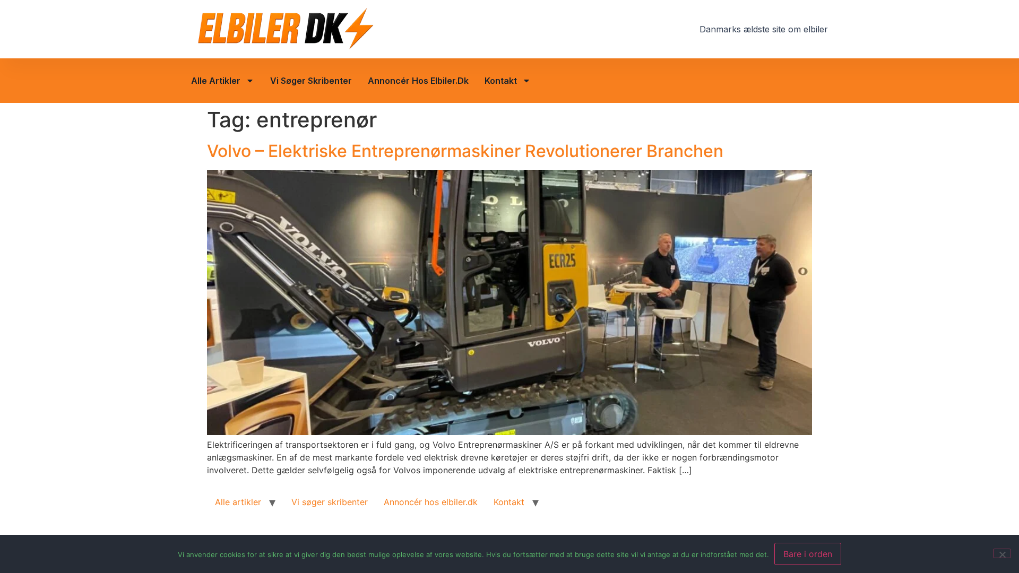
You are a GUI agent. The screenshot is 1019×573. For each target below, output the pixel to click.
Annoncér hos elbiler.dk (418, 80)
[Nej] (1002, 553)
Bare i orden (807, 554)
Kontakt (501, 80)
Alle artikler (215, 80)
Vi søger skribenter (311, 80)
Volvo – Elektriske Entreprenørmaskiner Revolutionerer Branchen (465, 151)
